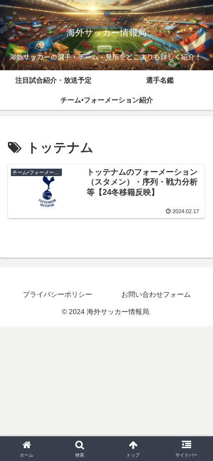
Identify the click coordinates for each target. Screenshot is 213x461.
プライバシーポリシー (57, 294)
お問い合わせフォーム (156, 294)
